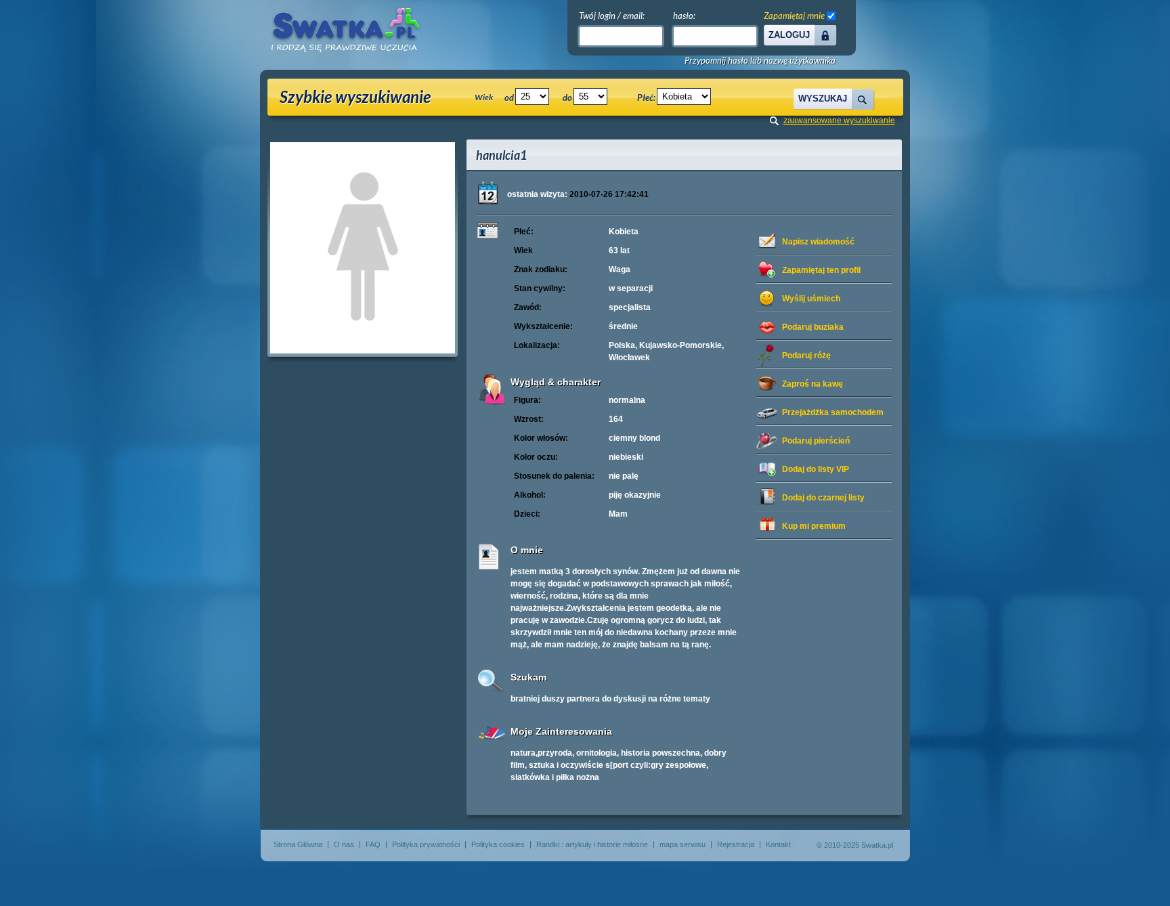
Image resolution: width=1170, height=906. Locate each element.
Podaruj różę (806, 355)
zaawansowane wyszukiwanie (839, 120)
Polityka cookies (498, 844)
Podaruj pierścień (816, 441)
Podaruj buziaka (813, 327)
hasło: (684, 15)
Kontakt (778, 844)
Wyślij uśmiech (811, 298)
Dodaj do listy (815, 469)
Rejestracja (735, 844)
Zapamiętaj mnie (794, 15)
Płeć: (646, 97)
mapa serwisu (682, 844)
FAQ (373, 844)
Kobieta (623, 231)
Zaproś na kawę (812, 384)
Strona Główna (298, 844)
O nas (344, 844)
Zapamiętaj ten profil (821, 270)
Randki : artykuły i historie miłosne (592, 844)
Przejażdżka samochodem (833, 412)
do (567, 97)
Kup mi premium (814, 526)
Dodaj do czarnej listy (823, 497)
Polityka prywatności (426, 844)
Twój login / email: (612, 15)
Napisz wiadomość (818, 241)
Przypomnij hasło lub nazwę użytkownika (760, 60)
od (509, 97)
